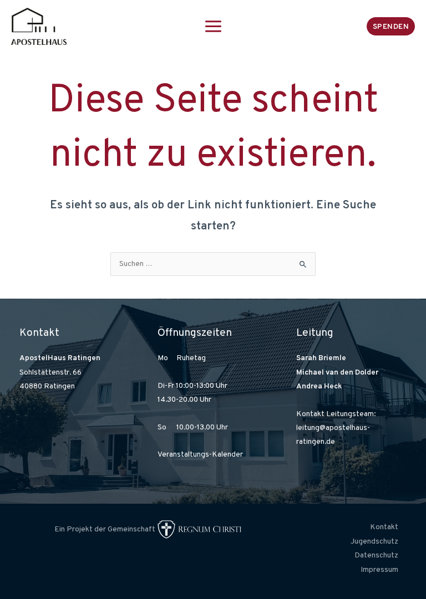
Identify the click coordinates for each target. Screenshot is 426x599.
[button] (391, 26)
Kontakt (384, 527)
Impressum (379, 570)
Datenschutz (376, 555)
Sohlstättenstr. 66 (50, 372)
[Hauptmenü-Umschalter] (213, 26)
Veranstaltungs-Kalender (200, 454)
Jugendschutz (374, 541)
